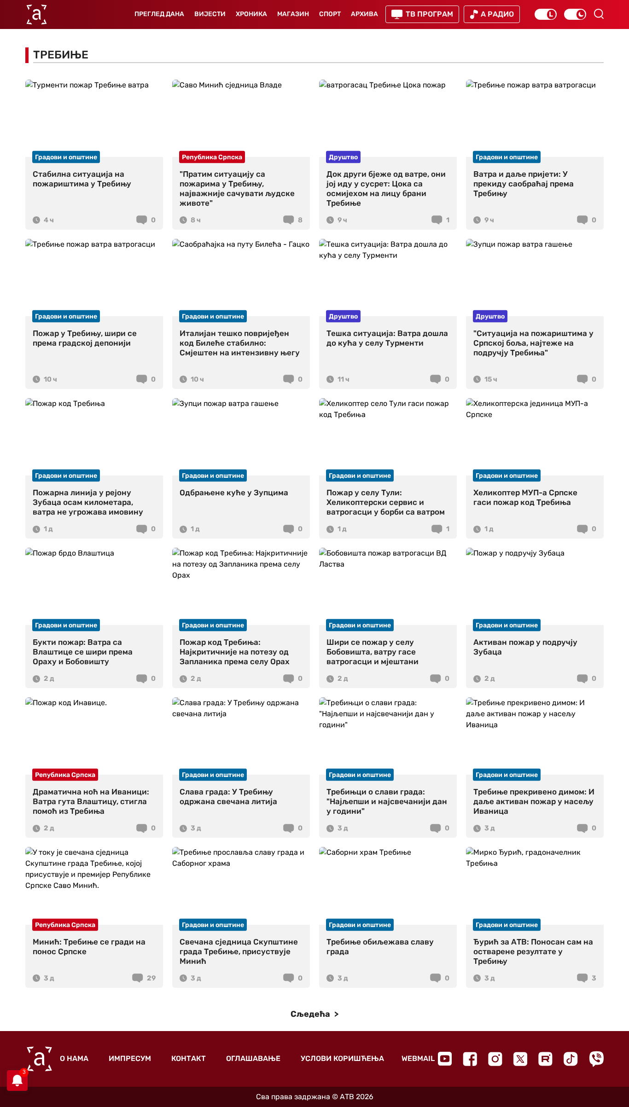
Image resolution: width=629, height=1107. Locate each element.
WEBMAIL (418, 1058)
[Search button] (599, 14)
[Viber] (596, 1059)
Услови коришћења (342, 1058)
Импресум (130, 1058)
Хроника (251, 14)
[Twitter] (520, 1059)
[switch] (546, 14)
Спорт (330, 14)
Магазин (293, 14)
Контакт (188, 1058)
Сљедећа (311, 1014)
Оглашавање (253, 1058)
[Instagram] (495, 1059)
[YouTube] (445, 1059)
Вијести (210, 14)
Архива (364, 14)
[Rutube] (545, 1059)
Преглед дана (159, 14)
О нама (74, 1058)
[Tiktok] (571, 1059)
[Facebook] (470, 1059)
